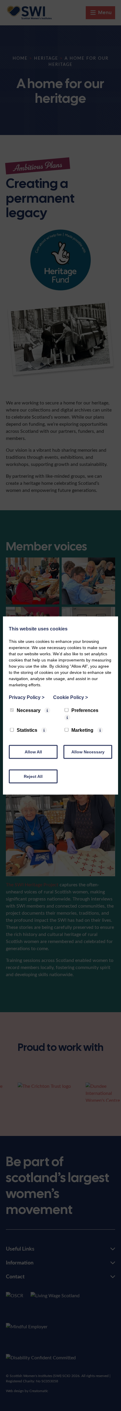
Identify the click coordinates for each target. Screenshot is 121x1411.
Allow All (33, 752)
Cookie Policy (70, 697)
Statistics (27, 730)
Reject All (33, 776)
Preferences (84, 710)
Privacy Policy (26, 697)
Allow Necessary (88, 752)
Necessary (29, 710)
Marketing (82, 730)
